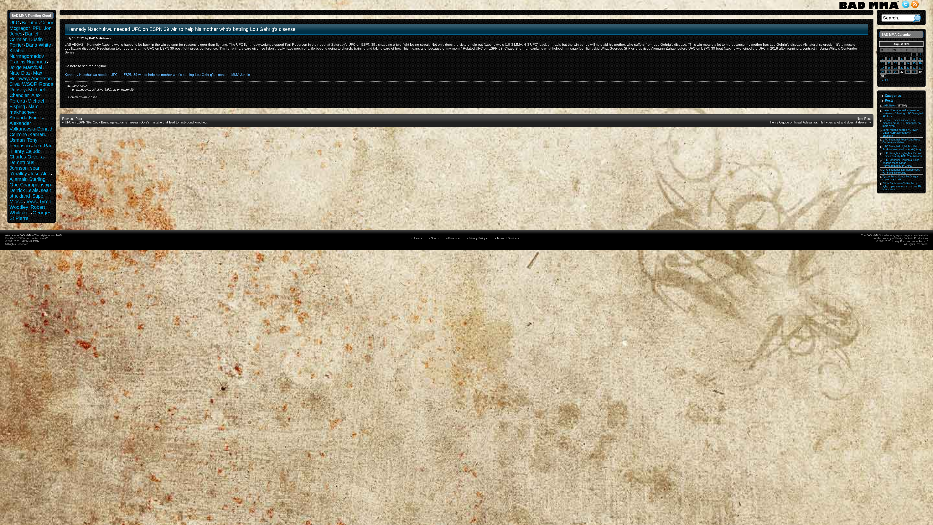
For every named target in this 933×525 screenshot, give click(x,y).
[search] (917, 18)
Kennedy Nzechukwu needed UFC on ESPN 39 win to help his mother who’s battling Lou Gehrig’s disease (181, 29)
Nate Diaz (20, 73)
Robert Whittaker (27, 209)
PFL (37, 28)
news (31, 201)
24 (882, 71)
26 (895, 71)
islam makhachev (24, 109)
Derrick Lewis (23, 190)
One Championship (30, 184)
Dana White (38, 45)
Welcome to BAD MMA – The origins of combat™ (33, 235)
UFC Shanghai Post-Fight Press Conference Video (901, 141)
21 (908, 67)
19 (895, 67)
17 (882, 67)
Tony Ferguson (23, 142)
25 (889, 71)
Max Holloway (25, 75)
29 (914, 71)
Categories (893, 95)
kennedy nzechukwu (90, 89)
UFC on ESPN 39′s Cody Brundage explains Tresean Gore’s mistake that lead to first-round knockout (136, 122)
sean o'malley (25, 170)
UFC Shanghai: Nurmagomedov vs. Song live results (901, 171)
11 (889, 63)
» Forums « (453, 238)
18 (889, 67)
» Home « (416, 238)
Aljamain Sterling (27, 179)
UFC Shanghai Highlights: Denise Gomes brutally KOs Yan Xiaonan (902, 155)
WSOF (29, 84)
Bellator (30, 22)
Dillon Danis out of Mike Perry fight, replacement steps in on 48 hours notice (901, 186)
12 (895, 63)
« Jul (885, 80)
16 (920, 63)
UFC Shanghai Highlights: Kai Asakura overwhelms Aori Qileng (901, 148)
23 (920, 67)
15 (914, 63)
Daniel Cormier (23, 36)
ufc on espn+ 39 (123, 89)
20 (901, 67)
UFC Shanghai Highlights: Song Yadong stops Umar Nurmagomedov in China (900, 162)
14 (908, 63)
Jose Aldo (39, 173)
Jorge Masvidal (25, 67)
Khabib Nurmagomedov (26, 53)
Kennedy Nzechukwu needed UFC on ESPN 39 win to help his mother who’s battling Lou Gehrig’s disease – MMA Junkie (157, 75)
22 (914, 67)
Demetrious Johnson (21, 165)
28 (908, 71)
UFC (108, 89)
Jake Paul (42, 145)
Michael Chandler (27, 92)
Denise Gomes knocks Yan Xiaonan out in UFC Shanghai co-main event (902, 123)
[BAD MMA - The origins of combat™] (869, 9)
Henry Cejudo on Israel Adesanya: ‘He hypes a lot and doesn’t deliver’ (819, 122)
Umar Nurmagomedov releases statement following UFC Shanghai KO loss (902, 113)
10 (882, 63)
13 (901, 63)
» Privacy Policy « (477, 238)
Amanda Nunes (26, 117)
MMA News (79, 86)
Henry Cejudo (26, 151)
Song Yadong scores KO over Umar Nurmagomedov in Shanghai (900, 132)
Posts (889, 100)
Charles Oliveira (26, 156)
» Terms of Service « (506, 238)
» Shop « (434, 238)
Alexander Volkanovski (22, 126)
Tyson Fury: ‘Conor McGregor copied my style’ (900, 178)
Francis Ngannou (27, 61)
